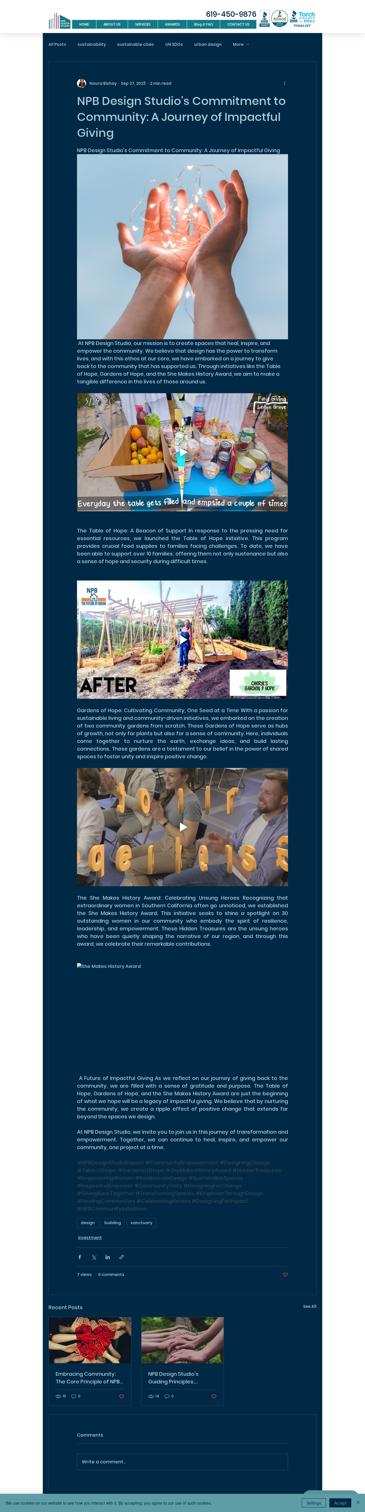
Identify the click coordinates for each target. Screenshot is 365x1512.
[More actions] (284, 83)
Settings (314, 1503)
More (238, 44)
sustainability (92, 44)
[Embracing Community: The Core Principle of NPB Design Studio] (90, 1340)
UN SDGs (174, 44)
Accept (340, 1503)
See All (310, 1306)
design (88, 1223)
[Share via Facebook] (79, 1257)
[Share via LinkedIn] (107, 1257)
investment (90, 1237)
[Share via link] (121, 1257)
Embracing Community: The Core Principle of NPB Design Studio (88, 1377)
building (112, 1223)
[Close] (358, 1502)
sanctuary (141, 1223)
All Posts (57, 44)
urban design (208, 44)
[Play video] (182, 452)
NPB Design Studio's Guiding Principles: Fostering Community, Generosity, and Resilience (182, 1377)
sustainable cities (135, 44)
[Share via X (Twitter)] (93, 1257)
